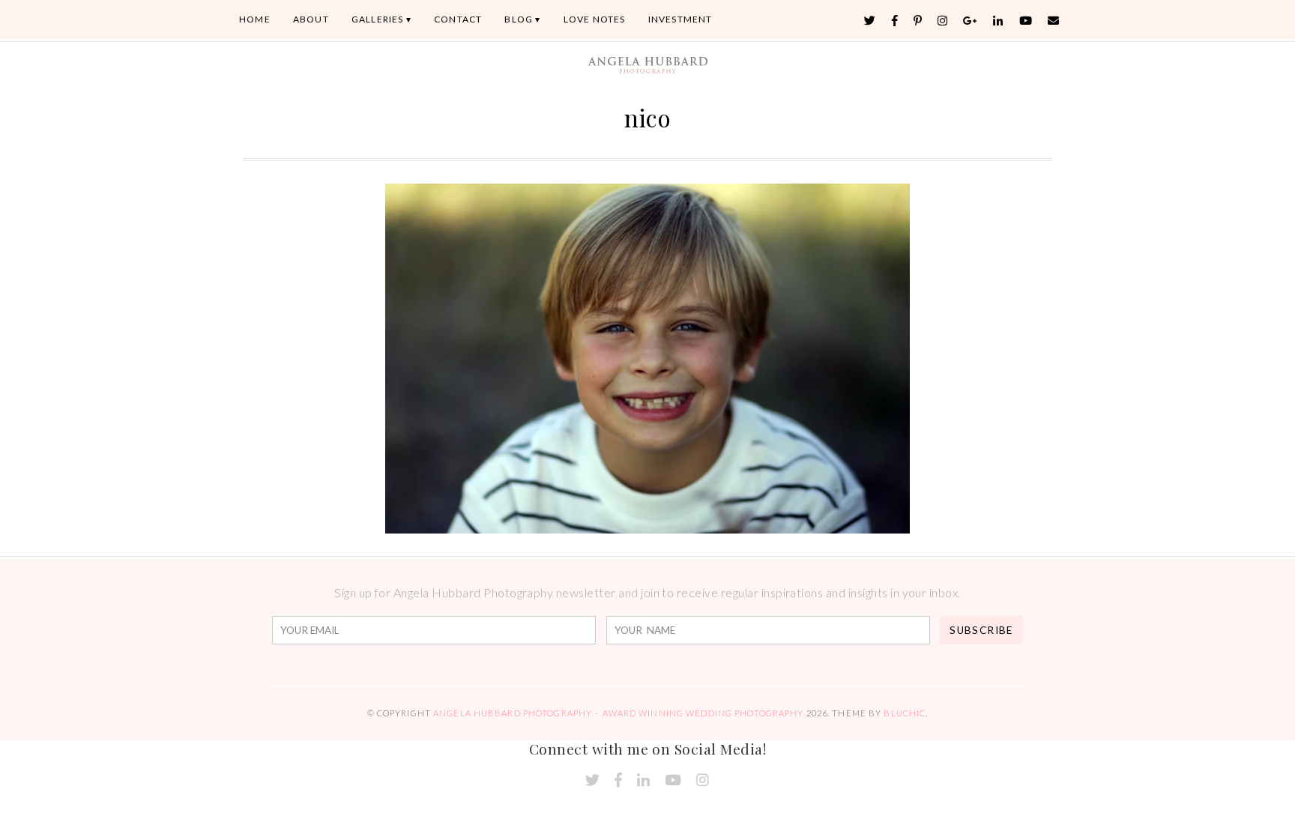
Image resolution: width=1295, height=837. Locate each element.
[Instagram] (943, 20)
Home (255, 19)
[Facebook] (895, 20)
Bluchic (905, 713)
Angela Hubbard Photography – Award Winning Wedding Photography (618, 713)
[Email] (1054, 20)
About (311, 19)
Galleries (377, 19)
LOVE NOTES (595, 19)
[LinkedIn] (998, 20)
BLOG (518, 19)
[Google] (970, 20)
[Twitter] (870, 20)
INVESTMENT (680, 19)
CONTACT (458, 19)
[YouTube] (1026, 20)
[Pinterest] (918, 20)
